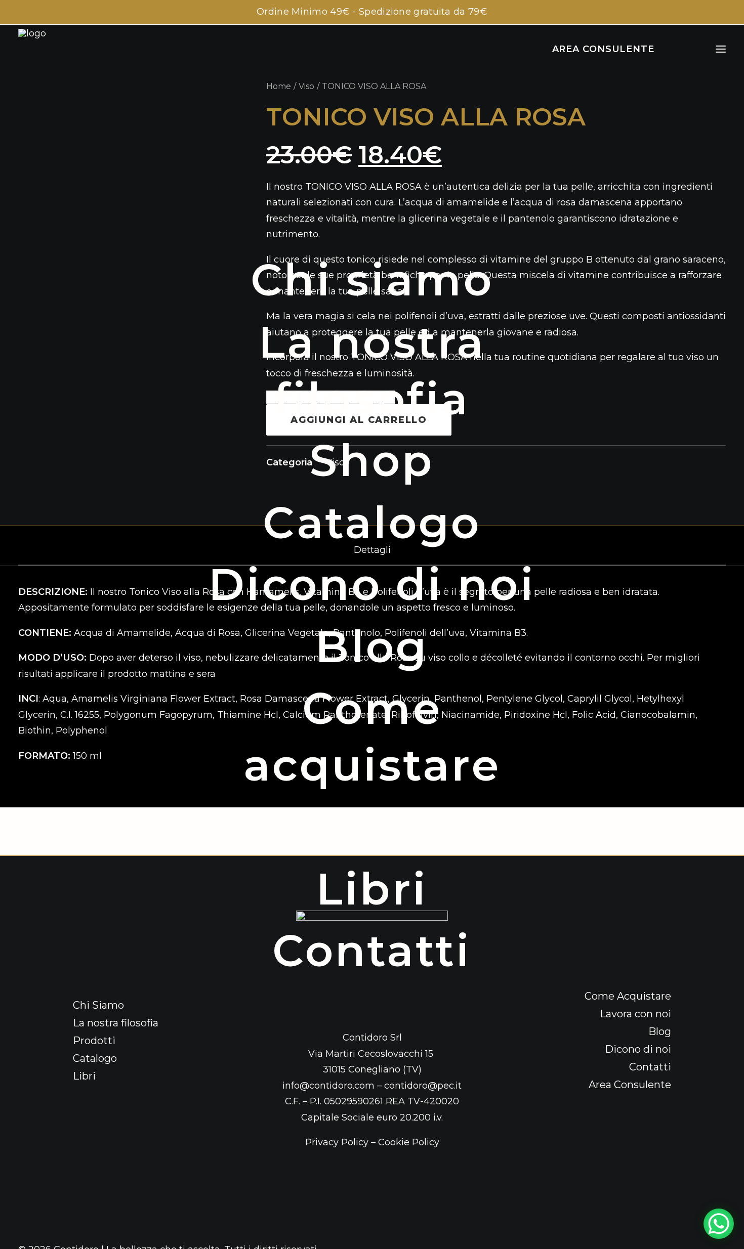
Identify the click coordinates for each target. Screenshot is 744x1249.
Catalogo (372, 522)
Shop (372, 460)
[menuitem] (372, 280)
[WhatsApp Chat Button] (719, 1224)
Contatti (372, 950)
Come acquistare (372, 736)
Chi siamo (372, 280)
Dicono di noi (372, 584)
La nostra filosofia (372, 370)
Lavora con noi (372, 827)
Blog (371, 646)
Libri (372, 889)
